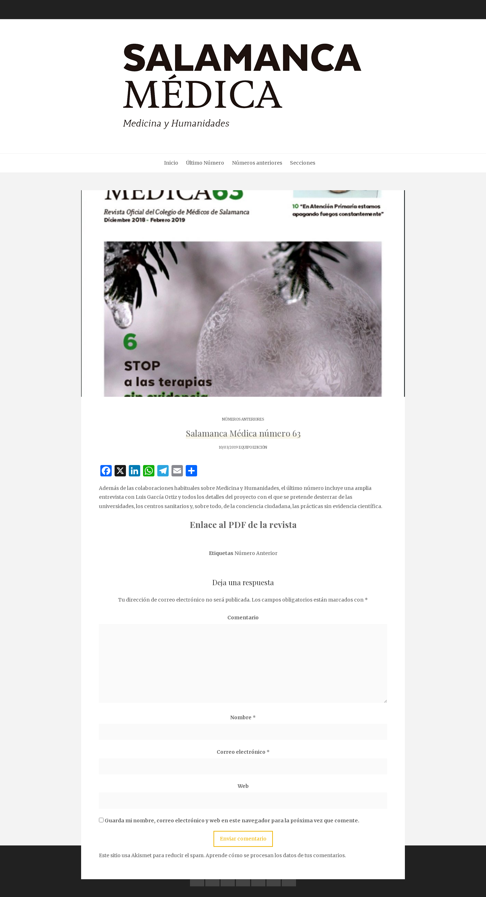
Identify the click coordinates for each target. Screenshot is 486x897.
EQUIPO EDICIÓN (253, 447)
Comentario (243, 617)
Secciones (302, 163)
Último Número (205, 163)
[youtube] (243, 879)
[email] (273, 879)
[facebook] (197, 879)
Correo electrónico (243, 752)
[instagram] (258, 879)
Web (243, 786)
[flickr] (212, 879)
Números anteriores (257, 163)
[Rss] (289, 879)
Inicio (171, 163)
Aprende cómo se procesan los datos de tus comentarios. (276, 855)
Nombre (243, 717)
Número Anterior (256, 553)
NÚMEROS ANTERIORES (243, 419)
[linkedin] (228, 879)
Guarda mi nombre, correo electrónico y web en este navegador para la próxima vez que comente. (232, 820)
